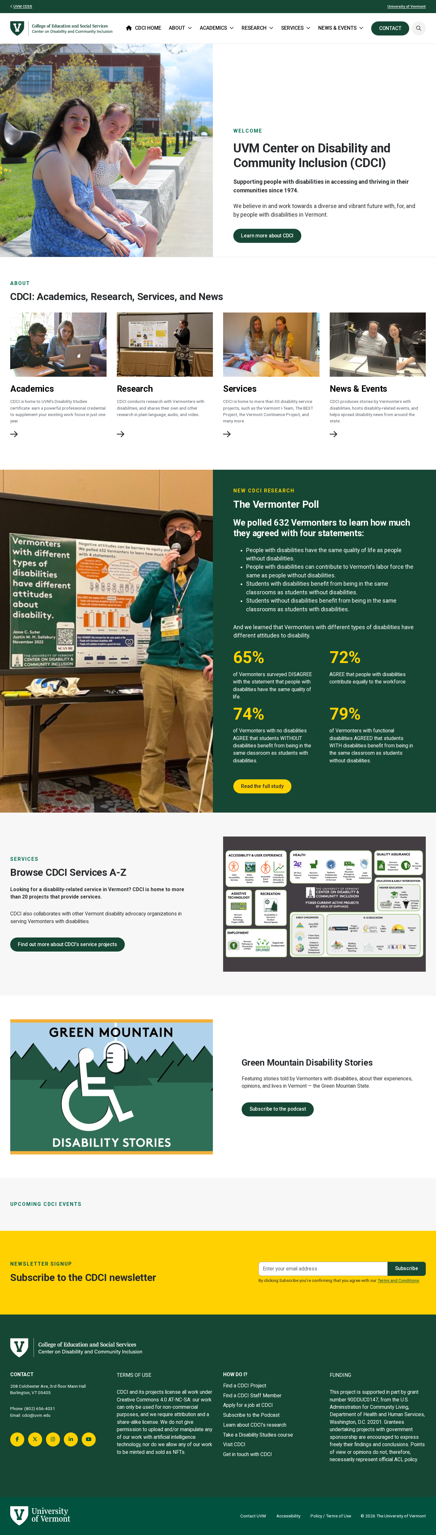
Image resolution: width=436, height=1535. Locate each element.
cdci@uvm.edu (36, 1415)
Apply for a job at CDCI (248, 1405)
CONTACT (390, 28)
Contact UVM (253, 1515)
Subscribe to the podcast (278, 1109)
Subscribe (406, 1268)
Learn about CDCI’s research (254, 1425)
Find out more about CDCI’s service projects (67, 944)
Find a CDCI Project (244, 1386)
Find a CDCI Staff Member (252, 1396)
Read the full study (262, 786)
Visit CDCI (234, 1444)
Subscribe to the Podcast (251, 1415)
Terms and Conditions (398, 1280)
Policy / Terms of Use (331, 1515)
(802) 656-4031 (39, 1408)
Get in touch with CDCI (247, 1454)
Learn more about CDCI (267, 236)
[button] (419, 28)
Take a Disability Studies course (258, 1435)
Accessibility (288, 1515)
